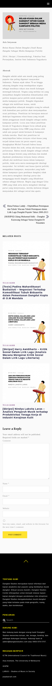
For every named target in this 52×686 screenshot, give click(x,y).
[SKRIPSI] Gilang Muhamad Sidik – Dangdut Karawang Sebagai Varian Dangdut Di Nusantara (24, 219)
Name (6, 484)
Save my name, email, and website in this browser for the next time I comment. (26, 525)
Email (6, 496)
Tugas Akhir (9, 283)
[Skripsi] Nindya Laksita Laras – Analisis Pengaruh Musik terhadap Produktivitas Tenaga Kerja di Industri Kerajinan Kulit (25, 413)
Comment (7, 441)
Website (6, 508)
